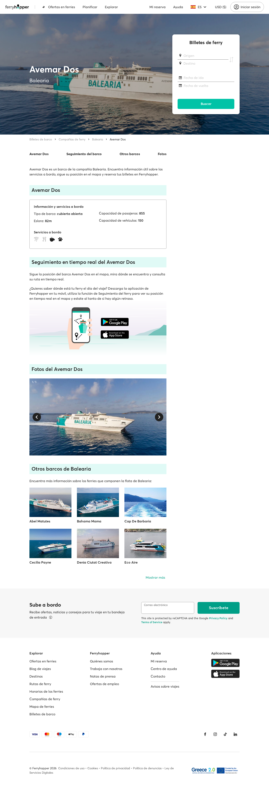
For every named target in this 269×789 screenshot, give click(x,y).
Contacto (158, 676)
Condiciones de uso (71, 768)
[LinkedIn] (235, 734)
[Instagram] (215, 734)
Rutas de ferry (40, 684)
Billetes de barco (40, 139)
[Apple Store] (225, 674)
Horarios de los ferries (46, 691)
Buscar (206, 104)
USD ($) (220, 7)
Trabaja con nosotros (106, 669)
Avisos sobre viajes (165, 686)
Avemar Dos (118, 139)
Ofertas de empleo (104, 684)
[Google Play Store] (225, 663)
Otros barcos (130, 154)
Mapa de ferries (41, 706)
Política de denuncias (147, 768)
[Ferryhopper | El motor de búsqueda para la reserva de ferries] (17, 6)
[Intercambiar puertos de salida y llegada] (231, 59)
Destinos (36, 676)
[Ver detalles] (51, 617)
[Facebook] (205, 734)
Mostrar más (155, 577)
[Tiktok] (225, 734)
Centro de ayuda (164, 669)
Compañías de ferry (72, 139)
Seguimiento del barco (84, 154)
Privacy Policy (218, 618)
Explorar (111, 7)
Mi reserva (157, 7)
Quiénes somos (101, 661)
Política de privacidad (115, 768)
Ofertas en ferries (61, 7)
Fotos (162, 154)
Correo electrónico (156, 605)
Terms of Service (151, 622)
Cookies (92, 768)
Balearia (97, 139)
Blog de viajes (40, 669)
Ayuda (178, 7)
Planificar (90, 7)
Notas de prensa (103, 676)
